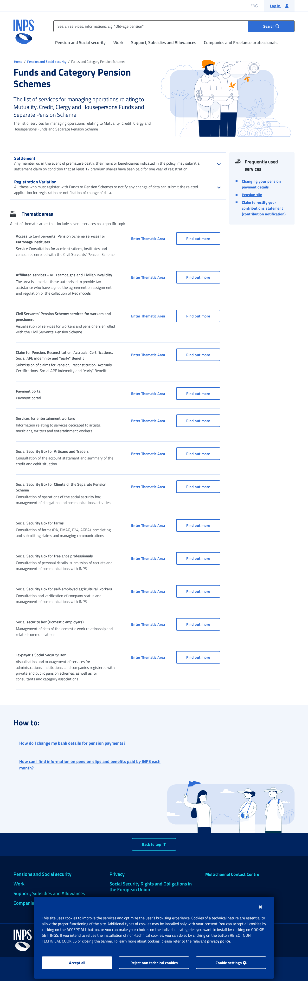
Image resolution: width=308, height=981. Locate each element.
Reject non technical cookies (154, 963)
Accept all (77, 963)
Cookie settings (229, 963)
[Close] (260, 907)
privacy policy (218, 941)
